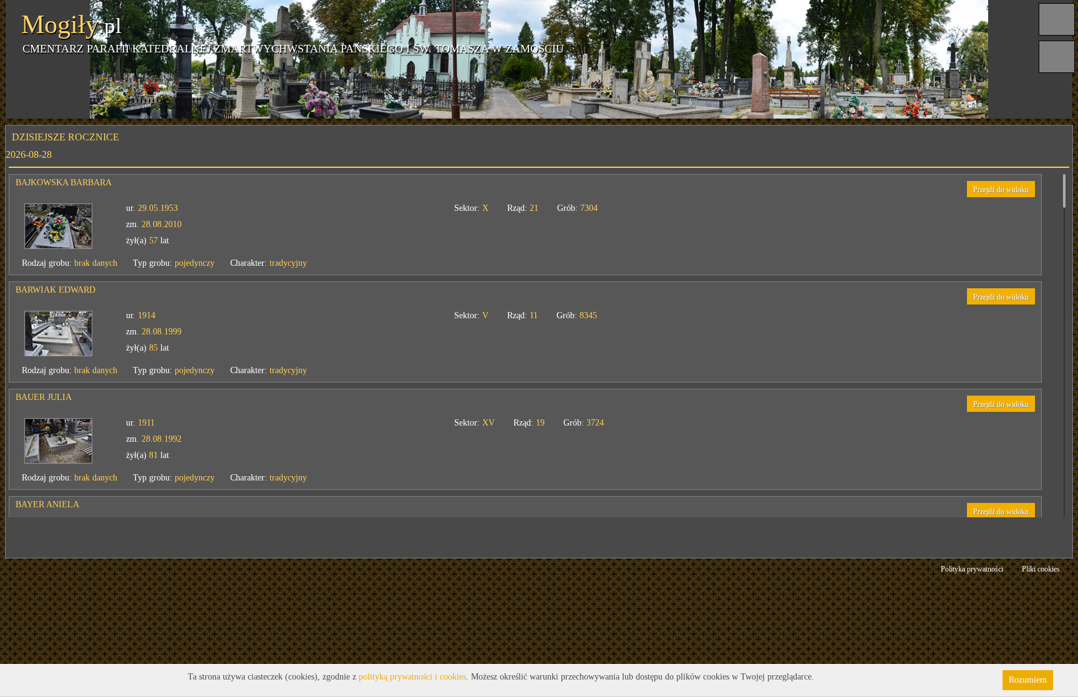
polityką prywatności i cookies (412, 676)
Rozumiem (1028, 680)
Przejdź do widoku (1001, 189)
